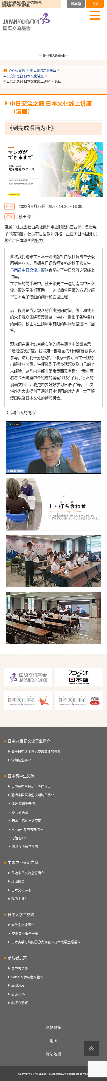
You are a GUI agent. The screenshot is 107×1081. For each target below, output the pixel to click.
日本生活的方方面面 (26, 821)
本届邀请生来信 (23, 804)
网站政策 (53, 1028)
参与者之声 (17, 958)
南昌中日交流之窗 (29, 270)
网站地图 (53, 1054)
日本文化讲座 (21, 890)
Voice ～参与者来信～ (27, 977)
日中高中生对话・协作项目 (31, 787)
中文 (94, 4)
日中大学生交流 (21, 915)
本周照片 (17, 986)
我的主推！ (19, 899)
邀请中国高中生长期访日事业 (32, 795)
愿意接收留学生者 (25, 847)
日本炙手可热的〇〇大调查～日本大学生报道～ (45, 942)
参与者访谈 (20, 812)
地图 (53, 1041)
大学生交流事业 (22, 925)
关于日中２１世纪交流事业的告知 (36, 752)
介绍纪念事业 (21, 760)
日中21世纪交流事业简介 (29, 741)
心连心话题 (19, 1003)
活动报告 (17, 882)
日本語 (76, 4)
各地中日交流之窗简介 (27, 873)
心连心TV (19, 838)
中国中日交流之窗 (23, 863)
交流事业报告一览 (25, 934)
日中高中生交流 (21, 776)
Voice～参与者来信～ (27, 830)
